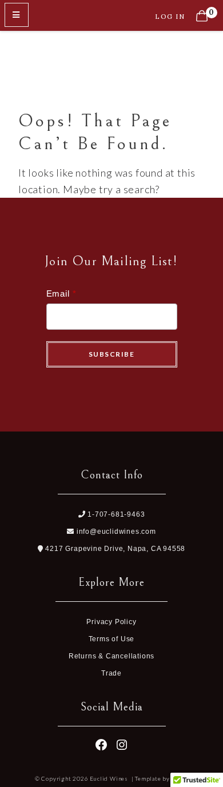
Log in (170, 16)
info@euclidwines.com (115, 532)
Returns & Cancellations (111, 656)
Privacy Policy (111, 622)
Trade (111, 673)
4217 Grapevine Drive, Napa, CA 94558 (114, 549)
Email (58, 293)
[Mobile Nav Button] (17, 15)
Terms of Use (112, 639)
